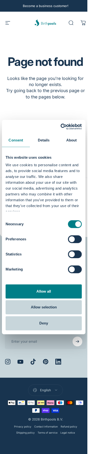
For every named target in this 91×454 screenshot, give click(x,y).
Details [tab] (44, 140)
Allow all (43, 291)
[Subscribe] (74, 341)
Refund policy (67, 426)
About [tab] (71, 140)
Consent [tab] (15, 140)
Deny (43, 323)
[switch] (75, 239)
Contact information (44, 426)
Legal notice (65, 432)
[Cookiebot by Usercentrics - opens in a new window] (61, 126)
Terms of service (46, 432)
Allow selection (44, 307)
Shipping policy (23, 432)
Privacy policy (20, 426)
